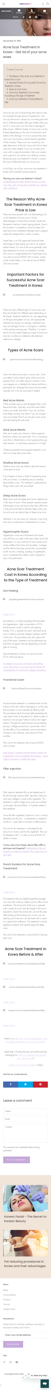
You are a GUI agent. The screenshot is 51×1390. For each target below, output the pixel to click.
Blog (5, 1290)
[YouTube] (17, 1362)
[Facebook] (4, 1362)
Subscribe (13, 1344)
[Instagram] (10, 1362)
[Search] (43, 4)
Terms (6, 1304)
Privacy (7, 1299)
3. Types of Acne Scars (17, 89)
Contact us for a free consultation (22, 1065)
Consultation (9, 1294)
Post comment (16, 1160)
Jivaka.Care (9, 1309)
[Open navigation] (3, 4)
